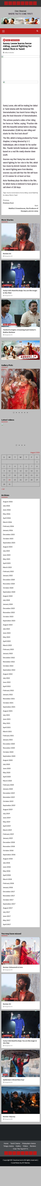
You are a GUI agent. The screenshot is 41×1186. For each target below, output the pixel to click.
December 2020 (9, 744)
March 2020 (7, 781)
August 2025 (8, 547)
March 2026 (7, 523)
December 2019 (9, 793)
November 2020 (9, 748)
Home (5, 1075)
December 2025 (9, 535)
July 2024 (6, 601)
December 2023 (9, 609)
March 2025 (7, 568)
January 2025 (8, 576)
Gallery (18, 1147)
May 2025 (6, 560)
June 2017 (7, 917)
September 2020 (9, 757)
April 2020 (7, 777)
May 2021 (6, 724)
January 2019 (8, 839)
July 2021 (6, 716)
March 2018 (7, 880)
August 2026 (8, 502)
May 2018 (6, 871)
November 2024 (9, 584)
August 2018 (8, 859)
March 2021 (7, 732)
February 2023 (8, 650)
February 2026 (8, 527)
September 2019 (9, 806)
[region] (20, 392)
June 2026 (7, 510)
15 (37, 471)
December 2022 (9, 658)
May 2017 (6, 921)
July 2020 (6, 765)
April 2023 (7, 642)
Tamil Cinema (15, 40)
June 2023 (7, 633)
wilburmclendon (9, 52)
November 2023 (9, 613)
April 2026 (7, 518)
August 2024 (8, 596)
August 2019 (8, 810)
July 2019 (6, 814)
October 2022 (8, 666)
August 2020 (8, 761)
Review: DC (7, 253)
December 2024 (9, 580)
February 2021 (8, 736)
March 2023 (7, 646)
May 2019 (6, 822)
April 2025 (7, 564)
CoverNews (15, 1163)
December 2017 (9, 892)
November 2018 (9, 847)
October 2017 (8, 900)
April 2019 (7, 826)
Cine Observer (20, 11)
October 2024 (8, 588)
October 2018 (8, 851)
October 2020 (8, 752)
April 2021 (7, 728)
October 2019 (8, 802)
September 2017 (9, 904)
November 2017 (9, 896)
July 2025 (6, 551)
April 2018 (7, 876)
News (8, 40)
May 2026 (6, 514)
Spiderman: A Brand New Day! (13, 1080)
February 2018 (8, 884)
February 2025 (8, 572)
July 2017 (6, 913)
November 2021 (9, 699)
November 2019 (9, 798)
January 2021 (8, 740)
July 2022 (6, 679)
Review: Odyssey (9, 1117)
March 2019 (7, 830)
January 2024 (8, 605)
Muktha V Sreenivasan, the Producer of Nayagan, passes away (23, 208)
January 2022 (8, 695)
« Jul (2, 489)
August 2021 (8, 711)
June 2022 (7, 683)
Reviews (6, 248)
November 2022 (9, 662)
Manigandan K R (8, 256)
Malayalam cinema (29, 1144)
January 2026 (8, 531)
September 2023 (9, 621)
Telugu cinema (8, 1147)
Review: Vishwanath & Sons (13, 968)
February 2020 (8, 785)
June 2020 (7, 769)
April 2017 (7, 925)
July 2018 (6, 863)
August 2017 (8, 908)
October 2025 (8, 539)
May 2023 (6, 638)
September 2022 (9, 670)
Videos (25, 1147)
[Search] (37, 31)
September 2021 (9, 707)
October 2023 (8, 617)
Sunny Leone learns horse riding (17, 193)
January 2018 (8, 888)
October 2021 (8, 703)
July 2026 (6, 506)
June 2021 (7, 720)
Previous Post (8, 201)
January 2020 (8, 789)
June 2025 (7, 555)
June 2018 (7, 867)
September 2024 (9, 592)
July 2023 (6, 629)
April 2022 (7, 687)
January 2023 (8, 654)
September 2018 (9, 855)
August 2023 (8, 625)
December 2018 (9, 843)
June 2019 (7, 818)
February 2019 (8, 835)
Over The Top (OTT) (20, 1149)
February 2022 (8, 691)
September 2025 (9, 543)
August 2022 (8, 674)
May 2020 (6, 773)
